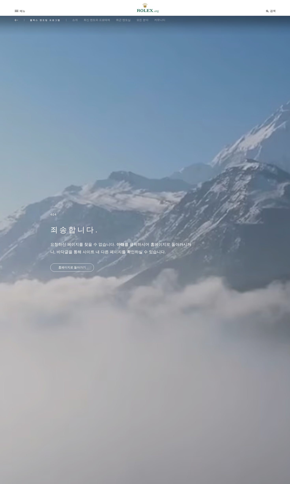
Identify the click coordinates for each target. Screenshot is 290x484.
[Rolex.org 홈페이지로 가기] (145, 8)
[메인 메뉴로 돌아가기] (16, 20)
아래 (120, 244)
